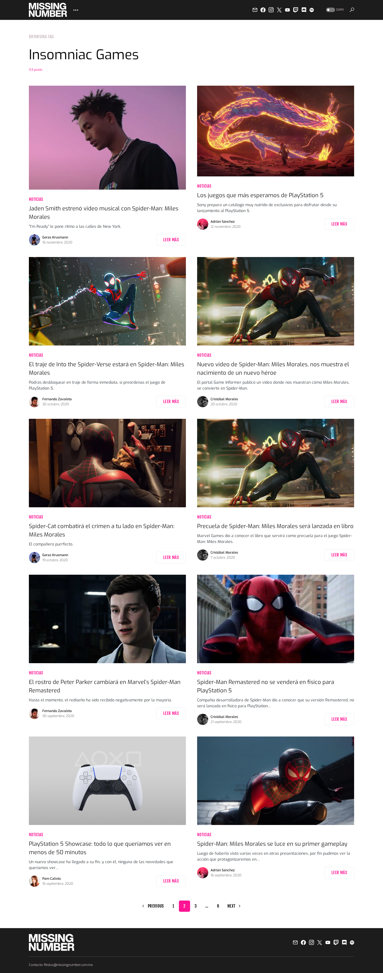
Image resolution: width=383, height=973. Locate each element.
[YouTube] (287, 9)
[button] (334, 10)
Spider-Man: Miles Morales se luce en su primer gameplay (272, 844)
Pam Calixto (51, 878)
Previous (156, 906)
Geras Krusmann (55, 237)
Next (231, 906)
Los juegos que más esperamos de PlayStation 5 (260, 195)
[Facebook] (263, 9)
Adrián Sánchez (223, 221)
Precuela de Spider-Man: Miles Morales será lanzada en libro (275, 526)
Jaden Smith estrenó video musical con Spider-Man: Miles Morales (103, 213)
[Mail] (254, 9)
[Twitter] (279, 9)
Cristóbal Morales (224, 399)
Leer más (171, 239)
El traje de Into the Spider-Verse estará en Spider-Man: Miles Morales (106, 369)
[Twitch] (295, 9)
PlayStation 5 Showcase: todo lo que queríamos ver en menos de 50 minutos (100, 848)
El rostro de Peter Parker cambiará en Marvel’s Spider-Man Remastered (105, 686)
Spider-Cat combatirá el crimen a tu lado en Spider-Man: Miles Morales (101, 530)
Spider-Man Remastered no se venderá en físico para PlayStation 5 (265, 686)
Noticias (36, 199)
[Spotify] (312, 9)
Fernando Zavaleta (57, 399)
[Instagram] (271, 9)
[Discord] (303, 9)
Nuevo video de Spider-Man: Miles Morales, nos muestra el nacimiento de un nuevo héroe (273, 369)
